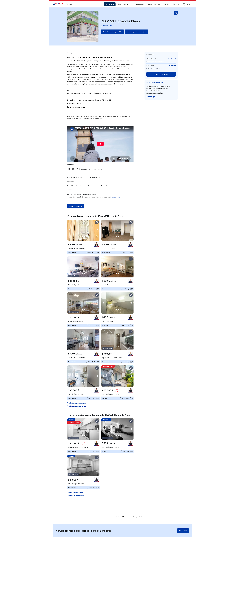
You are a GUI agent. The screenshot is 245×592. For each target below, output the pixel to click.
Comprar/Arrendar (154, 4)
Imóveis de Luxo (139, 4)
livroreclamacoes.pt (116, 197)
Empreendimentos (124, 4)
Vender (166, 4)
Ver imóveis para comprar (76, 403)
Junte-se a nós (109, 4)
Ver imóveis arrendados (76, 495)
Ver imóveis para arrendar (77, 406)
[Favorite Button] (97, 222)
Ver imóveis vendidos (75, 492)
